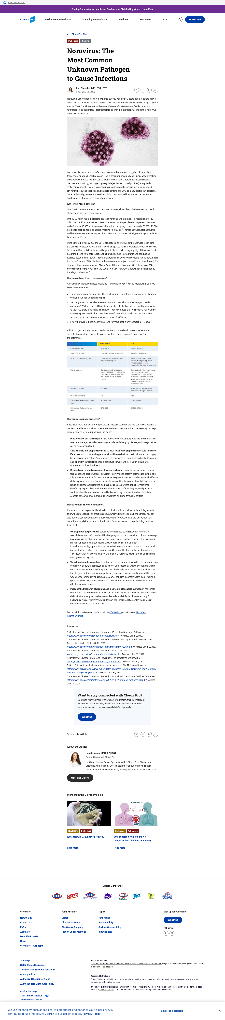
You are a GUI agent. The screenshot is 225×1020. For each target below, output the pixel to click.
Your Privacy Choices (31, 995)
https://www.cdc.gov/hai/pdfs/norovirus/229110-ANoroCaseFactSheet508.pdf (106, 680)
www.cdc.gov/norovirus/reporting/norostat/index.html (94, 654)
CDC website (115, 612)
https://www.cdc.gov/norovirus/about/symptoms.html (94, 661)
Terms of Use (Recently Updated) (37, 969)
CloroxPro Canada (71, 922)
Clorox (65, 917)
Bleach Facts (105, 931)
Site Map (25, 960)
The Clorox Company (72, 927)
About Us (25, 931)
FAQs (23, 927)
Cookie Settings (28, 991)
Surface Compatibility (109, 927)
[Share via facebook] (143, 90)
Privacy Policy (27, 974)
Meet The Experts (80, 777)
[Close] (219, 1010)
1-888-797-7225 (106, 990)
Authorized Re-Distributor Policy (37, 983)
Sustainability (105, 922)
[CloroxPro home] (27, 19)
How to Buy (195, 19)
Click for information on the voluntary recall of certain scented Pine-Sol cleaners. (126, 964)
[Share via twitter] (136, 90)
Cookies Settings (172, 1011)
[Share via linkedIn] (149, 90)
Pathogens (104, 917)
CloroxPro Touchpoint (31, 945)
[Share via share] (155, 90)
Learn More (147, 9)
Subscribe (87, 717)
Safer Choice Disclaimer (32, 965)
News (23, 941)
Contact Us (26, 922)
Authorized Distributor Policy (35, 979)
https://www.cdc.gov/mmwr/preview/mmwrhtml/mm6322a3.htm (99, 646)
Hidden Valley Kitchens (74, 931)
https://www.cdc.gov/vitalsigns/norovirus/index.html (93, 635)
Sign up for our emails (175, 911)
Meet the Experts (29, 936)
